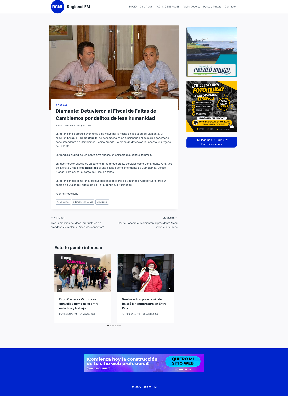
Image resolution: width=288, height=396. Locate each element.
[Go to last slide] (59, 288)
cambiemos (63, 202)
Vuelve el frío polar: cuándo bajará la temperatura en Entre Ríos (144, 303)
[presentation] (82, 273)
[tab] (108, 325)
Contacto (230, 6)
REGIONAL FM (66, 125)
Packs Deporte (191, 6)
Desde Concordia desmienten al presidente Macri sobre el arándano (147, 223)
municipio (102, 202)
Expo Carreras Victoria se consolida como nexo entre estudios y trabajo (78, 303)
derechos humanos (83, 202)
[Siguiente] (169, 288)
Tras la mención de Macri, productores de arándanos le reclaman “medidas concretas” (77, 223)
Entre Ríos (61, 105)
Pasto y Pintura (212, 6)
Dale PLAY (146, 6)
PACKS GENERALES (168, 6)
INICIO (133, 6)
